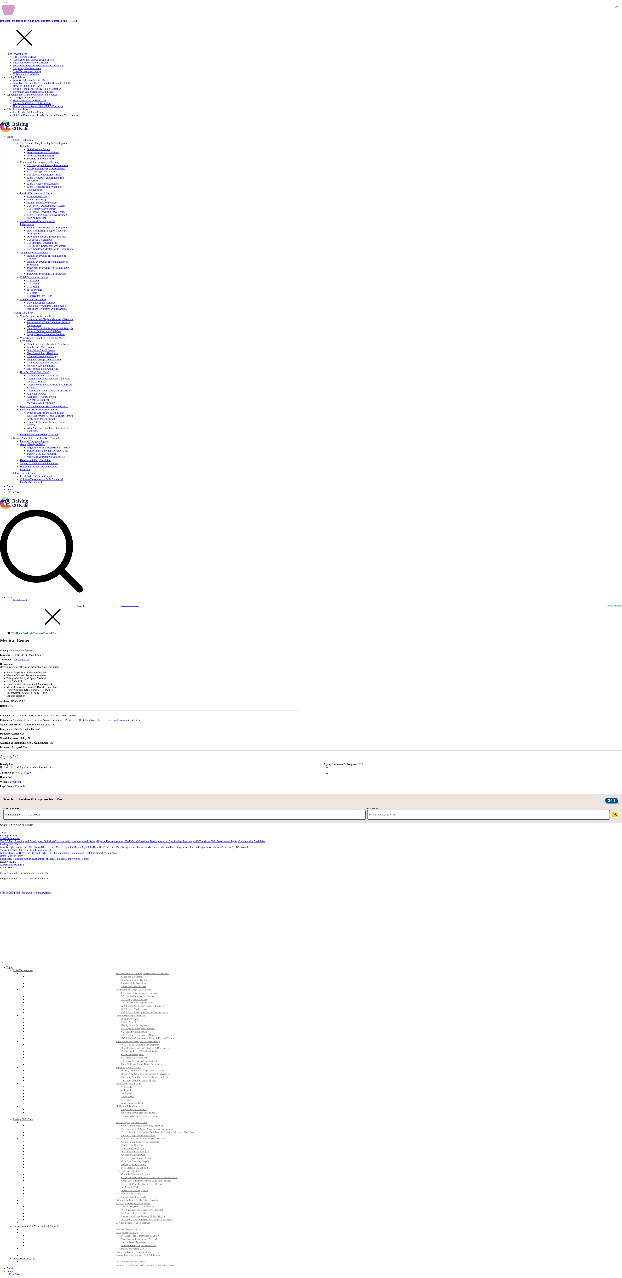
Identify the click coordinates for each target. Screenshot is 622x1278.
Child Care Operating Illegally (42, 362)
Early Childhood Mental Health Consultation (50, 249)
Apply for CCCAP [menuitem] (129, 1187)
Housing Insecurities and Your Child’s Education (38, 106)
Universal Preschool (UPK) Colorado (39, 434)
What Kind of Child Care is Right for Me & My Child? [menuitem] (141, 1138)
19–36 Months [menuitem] (127, 1096)
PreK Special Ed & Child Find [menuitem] (135, 1168)
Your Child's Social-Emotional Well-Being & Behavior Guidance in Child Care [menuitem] (157, 1132)
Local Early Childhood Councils (29, 112)
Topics (9, 136)
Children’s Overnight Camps (41, 356)
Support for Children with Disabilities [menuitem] (133, 1252)
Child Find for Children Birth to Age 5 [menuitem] (139, 1113)
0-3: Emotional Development (42, 242)
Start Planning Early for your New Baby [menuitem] (140, 1239)
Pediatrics (70, 720)
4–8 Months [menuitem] (126, 1090)
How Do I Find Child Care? (27, 86)
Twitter (3, 832)
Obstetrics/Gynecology (91, 720)
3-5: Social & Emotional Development (46, 245)
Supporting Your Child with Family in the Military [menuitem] (144, 1077)
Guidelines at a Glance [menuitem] (131, 977)
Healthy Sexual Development (42, 202)
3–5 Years (32, 292)
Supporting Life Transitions (27, 68)
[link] (311, 829)
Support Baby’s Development (42, 453)
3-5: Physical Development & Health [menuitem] (138, 1035)
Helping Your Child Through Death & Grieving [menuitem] (143, 1070)
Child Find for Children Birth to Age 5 (46, 305)
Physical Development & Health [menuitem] (130, 1015)
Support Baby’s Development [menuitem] (134, 1242)
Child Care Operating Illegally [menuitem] (135, 1161)
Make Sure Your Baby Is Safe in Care (46, 456)
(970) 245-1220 (21, 659)
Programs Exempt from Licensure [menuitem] (137, 1158)
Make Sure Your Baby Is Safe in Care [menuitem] (138, 1245)
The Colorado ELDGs (24, 56)
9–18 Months (33, 286)
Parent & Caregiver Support (34, 441)
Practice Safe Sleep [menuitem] (130, 1022)
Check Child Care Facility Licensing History (50, 390)
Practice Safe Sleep (36, 199)
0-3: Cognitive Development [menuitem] (134, 1032)
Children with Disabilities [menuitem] (127, 1106)
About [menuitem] (9, 1268)
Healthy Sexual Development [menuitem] (134, 1025)
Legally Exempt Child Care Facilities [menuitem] (138, 1135)
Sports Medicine (21, 720)
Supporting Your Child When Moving (46, 273)
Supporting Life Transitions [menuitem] (128, 1067)
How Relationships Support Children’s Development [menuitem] (145, 1048)
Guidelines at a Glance (38, 149)
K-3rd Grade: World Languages (43, 183)
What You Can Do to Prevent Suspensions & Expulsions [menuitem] (147, 1219)
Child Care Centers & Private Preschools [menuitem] (140, 1142)
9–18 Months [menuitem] (127, 1093)
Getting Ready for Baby (25, 97)
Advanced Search (614, 605)
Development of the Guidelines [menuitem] (135, 980)
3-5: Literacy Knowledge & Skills (44, 174)
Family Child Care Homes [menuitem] (133, 1145)
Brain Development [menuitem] (130, 1019)
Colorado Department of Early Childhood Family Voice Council (46, 115)
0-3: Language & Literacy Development (47, 165)
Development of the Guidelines (43, 152)
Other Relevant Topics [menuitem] (24, 1258)
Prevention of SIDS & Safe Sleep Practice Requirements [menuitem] (147, 1129)
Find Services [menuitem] (13, 1273)
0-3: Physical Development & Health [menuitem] (138, 1028)
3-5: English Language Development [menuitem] (138, 996)
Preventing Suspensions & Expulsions (39, 409)
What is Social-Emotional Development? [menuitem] (140, 1045)
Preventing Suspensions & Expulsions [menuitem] (133, 1203)
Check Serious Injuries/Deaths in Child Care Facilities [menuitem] (146, 1181)
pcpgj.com (15, 781)
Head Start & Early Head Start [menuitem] (135, 1151)
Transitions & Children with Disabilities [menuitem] (139, 1116)
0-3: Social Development (39, 239)
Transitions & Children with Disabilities (47, 308)
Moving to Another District (41, 365)
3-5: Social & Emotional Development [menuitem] (139, 1061)
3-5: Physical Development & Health (46, 211)
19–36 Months (34, 289)
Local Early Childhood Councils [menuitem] (130, 1262)
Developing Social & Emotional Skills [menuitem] (139, 1051)
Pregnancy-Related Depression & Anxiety (48, 447)
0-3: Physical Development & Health (46, 205)
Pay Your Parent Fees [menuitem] (131, 1194)
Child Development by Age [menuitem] (128, 1083)
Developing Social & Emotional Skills (46, 236)
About (9, 486)
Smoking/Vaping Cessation (47, 720)
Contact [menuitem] (10, 1271)
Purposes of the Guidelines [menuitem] (133, 983)
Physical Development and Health (30, 62)
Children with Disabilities (26, 74)
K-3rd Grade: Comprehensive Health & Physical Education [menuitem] (148, 1038)
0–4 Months (33, 280)
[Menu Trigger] (1, 962)
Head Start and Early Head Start (29, 100)
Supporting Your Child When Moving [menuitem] (138, 1080)
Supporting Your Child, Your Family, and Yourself (32, 94)
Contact (10, 489)
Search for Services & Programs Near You (32, 799)
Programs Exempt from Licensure (44, 359)
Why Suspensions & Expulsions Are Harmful (50, 415)
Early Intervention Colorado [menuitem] (134, 1109)
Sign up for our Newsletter (37, 892)
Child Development (16, 53)
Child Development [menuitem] (23, 970)
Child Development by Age (27, 71)
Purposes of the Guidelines (40, 155)
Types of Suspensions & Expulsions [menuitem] (137, 1206)
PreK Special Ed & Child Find (42, 368)
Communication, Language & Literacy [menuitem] (133, 990)
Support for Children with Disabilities (32, 103)
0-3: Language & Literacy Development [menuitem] (139, 993)
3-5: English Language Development (46, 168)
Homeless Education (106, 853)
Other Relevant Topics (17, 109)
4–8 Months (33, 283)
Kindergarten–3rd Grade (39, 295)
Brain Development (37, 196)
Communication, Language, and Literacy (34, 59)
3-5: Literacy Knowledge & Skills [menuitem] (137, 1002)
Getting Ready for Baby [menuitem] (127, 1232)
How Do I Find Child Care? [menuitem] (128, 1171)
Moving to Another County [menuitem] (133, 1197)
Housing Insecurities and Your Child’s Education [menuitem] (138, 1255)
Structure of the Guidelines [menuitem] (133, 986)
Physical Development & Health (36, 193)
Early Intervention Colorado (41, 302)
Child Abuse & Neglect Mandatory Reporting (50, 319)
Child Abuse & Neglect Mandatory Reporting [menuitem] (142, 1126)
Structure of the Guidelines (40, 158)
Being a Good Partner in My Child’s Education (37, 88)
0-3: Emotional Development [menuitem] (134, 1058)
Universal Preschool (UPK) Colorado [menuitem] (133, 1223)
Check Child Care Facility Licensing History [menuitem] (141, 1184)
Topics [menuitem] (9, 967)
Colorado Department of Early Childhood (72, 873)
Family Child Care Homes (40, 347)
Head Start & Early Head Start (42, 353)
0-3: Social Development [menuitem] (132, 1054)
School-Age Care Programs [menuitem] (133, 1148)
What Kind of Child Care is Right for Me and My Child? (42, 83)
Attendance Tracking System (41, 396)
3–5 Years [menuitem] (125, 1100)
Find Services (13, 492)
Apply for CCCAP (36, 393)
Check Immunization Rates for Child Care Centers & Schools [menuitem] (149, 1177)
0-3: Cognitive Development (41, 208)
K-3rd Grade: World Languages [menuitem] (135, 1009)
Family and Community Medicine (123, 720)
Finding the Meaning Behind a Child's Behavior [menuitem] (143, 1216)
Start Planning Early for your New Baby (47, 450)
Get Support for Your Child (41, 419)
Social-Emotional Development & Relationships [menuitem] (138, 1041)
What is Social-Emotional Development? (48, 227)
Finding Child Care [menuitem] (23, 1119)
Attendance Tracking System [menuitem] (134, 1190)
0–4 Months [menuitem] (126, 1087)
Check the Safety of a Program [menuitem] (135, 1174)
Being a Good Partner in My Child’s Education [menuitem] (137, 1200)
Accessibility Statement (12, 864)
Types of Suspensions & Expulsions (45, 412)
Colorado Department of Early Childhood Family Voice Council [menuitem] (145, 1265)
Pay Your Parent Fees (38, 399)
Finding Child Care (16, 77)
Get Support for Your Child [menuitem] (134, 1213)
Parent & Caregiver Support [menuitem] (129, 1229)
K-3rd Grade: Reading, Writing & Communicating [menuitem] (144, 1012)
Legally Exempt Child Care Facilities (46, 334)
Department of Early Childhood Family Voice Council (61, 858)
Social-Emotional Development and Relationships (38, 65)
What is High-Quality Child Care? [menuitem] (131, 1122)
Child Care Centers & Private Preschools (48, 344)
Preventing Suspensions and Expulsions (33, 91)
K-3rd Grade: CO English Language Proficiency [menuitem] (143, 1006)
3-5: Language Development (41, 171)
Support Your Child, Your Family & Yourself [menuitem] (35, 1226)
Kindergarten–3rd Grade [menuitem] (132, 1103)
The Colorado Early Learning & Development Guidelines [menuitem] (142, 973)
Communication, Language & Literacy (40, 162)
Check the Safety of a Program (42, 375)
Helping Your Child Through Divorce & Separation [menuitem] (145, 1074)
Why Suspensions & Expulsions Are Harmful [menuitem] (142, 1210)
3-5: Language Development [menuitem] (134, 999)
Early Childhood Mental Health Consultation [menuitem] (141, 1064)
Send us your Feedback (12, 892)
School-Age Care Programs (41, 350)
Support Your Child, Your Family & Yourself (36, 438)
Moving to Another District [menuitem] (133, 1164)
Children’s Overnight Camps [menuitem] (134, 1155)
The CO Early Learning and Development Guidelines (27, 841)
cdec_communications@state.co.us (68, 878)
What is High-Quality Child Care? (30, 80)
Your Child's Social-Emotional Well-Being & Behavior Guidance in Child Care (50, 330)
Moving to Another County (41, 402)
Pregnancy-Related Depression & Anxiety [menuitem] (140, 1236)
